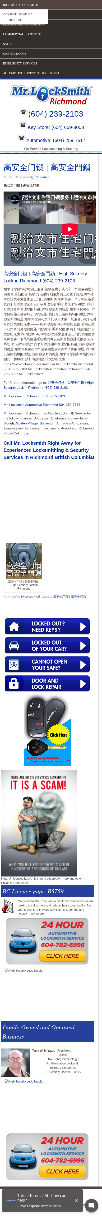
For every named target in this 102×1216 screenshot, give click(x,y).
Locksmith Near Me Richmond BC (17, 17)
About (8, 14)
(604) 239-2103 (55, 113)
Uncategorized (30, 596)
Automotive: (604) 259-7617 (55, 140)
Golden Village (27, 423)
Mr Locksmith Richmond (41, 93)
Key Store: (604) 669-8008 (56, 127)
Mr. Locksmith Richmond (22, 396)
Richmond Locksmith (20, 5)
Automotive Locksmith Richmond (31, 73)
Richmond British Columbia (61, 457)
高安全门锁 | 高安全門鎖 (69, 596)
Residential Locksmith (22, 24)
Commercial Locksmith (22, 34)
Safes (7, 44)
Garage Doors (14, 53)
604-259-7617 (69, 405)
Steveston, (48, 423)
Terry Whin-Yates (38, 177)
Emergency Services (20, 63)
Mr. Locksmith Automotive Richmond (31, 405)
